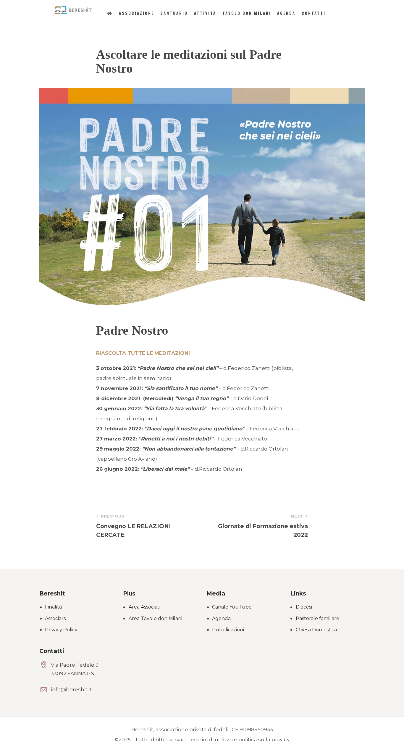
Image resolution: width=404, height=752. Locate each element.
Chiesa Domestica (316, 630)
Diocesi (304, 607)
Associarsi (56, 618)
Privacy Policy (61, 630)
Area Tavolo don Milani (155, 618)
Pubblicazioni (228, 630)
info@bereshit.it (71, 689)
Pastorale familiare (317, 618)
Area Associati (144, 607)
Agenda (221, 618)
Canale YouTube (232, 607)
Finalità (53, 607)
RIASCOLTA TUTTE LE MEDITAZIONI (143, 353)
